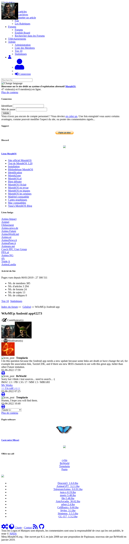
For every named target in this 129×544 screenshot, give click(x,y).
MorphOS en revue (18, 187)
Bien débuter (15, 181)
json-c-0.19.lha (68, 492)
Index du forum (9, 306)
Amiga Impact (8, 219)
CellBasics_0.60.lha (67, 507)
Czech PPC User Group (14, 249)
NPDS (13, 533)
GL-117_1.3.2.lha (67, 516)
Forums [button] (12, 26)
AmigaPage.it (8, 243)
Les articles (21, 11)
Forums (19, 29)
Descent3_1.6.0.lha (68, 483)
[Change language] (12, 83)
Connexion (24, 74)
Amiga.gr (6, 237)
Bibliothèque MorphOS (20, 169)
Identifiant (6, 105)
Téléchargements (17, 38)
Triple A (5, 261)
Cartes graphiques (17, 199)
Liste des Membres (25, 47)
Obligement (7, 225)
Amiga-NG (7, 255)
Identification (15, 172)
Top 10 (18, 51)
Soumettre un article (25, 17)
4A (3, 258)
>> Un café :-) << (10, 388)
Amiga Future (8, 231)
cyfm (64, 460)
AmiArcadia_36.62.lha (68, 501)
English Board (22, 32)
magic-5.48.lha (68, 495)
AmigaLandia (8, 264)
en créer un (71, 116)
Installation (14, 166)
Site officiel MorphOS (20, 160)
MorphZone (14, 175)
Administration (23, 44)
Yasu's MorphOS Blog (20, 205)
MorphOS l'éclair (17, 184)
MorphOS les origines (19, 193)
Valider (6, 113)
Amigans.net (8, 246)
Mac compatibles (17, 202)
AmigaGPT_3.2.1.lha (67, 486)
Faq (17, 20)
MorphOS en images (19, 190)
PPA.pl (5, 252)
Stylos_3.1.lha (67, 510)
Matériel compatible (18, 196)
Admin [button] (11, 41)
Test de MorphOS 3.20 (20, 163)
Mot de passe (8, 109)
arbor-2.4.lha (68, 504)
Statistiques (21, 54)
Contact (28, 527)
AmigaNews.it (9, 240)
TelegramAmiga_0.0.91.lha (67, 489)
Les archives (21, 14)
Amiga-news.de (9, 228)
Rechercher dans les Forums (30, 35)
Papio (64, 469)
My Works (7, 385)
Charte (18, 527)
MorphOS (70, 86)
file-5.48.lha (67, 498)
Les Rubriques (22, 23)
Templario (64, 466)
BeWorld (64, 463)
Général (27, 306)
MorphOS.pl (15, 178)
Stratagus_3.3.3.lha (68, 513)
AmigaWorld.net (10, 234)
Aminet (5, 222)
